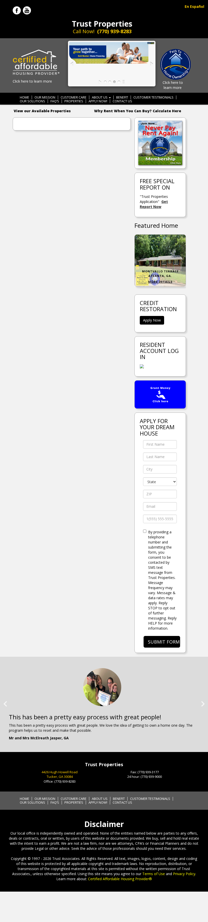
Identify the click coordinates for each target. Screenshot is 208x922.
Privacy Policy (184, 873)
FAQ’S (54, 101)
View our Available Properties (42, 110)
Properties (73, 101)
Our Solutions (32, 101)
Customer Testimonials (153, 97)
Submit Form (164, 642)
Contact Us (122, 101)
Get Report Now (154, 204)
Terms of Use (153, 873)
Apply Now (152, 320)
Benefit (122, 97)
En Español (194, 6)
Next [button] (202, 701)
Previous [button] (5, 701)
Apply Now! (98, 101)
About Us (100, 97)
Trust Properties (102, 23)
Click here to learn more (32, 81)
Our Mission (44, 97)
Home (24, 97)
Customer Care (73, 97)
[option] (104, 705)
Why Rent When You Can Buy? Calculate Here (137, 110)
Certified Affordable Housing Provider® (120, 878)
